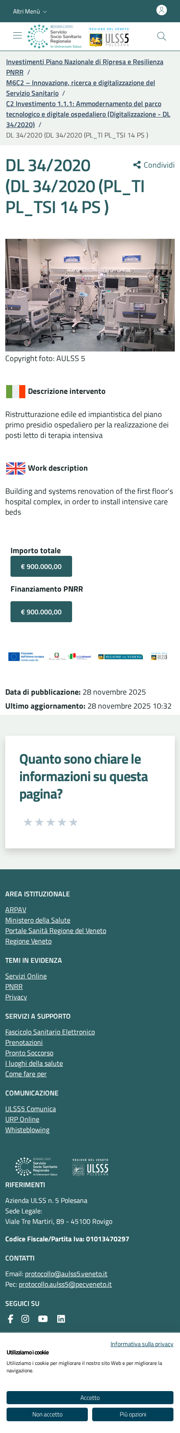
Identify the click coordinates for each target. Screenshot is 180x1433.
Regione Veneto (28, 941)
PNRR (14, 986)
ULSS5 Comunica (30, 1108)
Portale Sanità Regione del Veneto (55, 930)
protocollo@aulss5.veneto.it (66, 1273)
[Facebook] (10, 1319)
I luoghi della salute (34, 1063)
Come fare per (26, 1073)
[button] (31, 11)
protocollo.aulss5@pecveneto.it (65, 1284)
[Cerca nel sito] (161, 36)
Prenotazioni (24, 1042)
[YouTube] (43, 1319)
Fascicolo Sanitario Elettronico (50, 1032)
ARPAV (15, 909)
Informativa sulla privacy (142, 1343)
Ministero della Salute (37, 920)
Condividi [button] (158, 165)
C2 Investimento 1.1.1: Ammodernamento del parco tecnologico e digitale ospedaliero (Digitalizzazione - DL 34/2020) (88, 114)
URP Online (22, 1119)
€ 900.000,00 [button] (41, 566)
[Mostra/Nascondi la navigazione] (17, 35)
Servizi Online (26, 976)
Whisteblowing (27, 1129)
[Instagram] (25, 1319)
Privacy (16, 997)
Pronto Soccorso (29, 1052)
